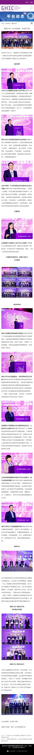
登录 (27, 2)
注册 (31, 2)
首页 (2, 23)
